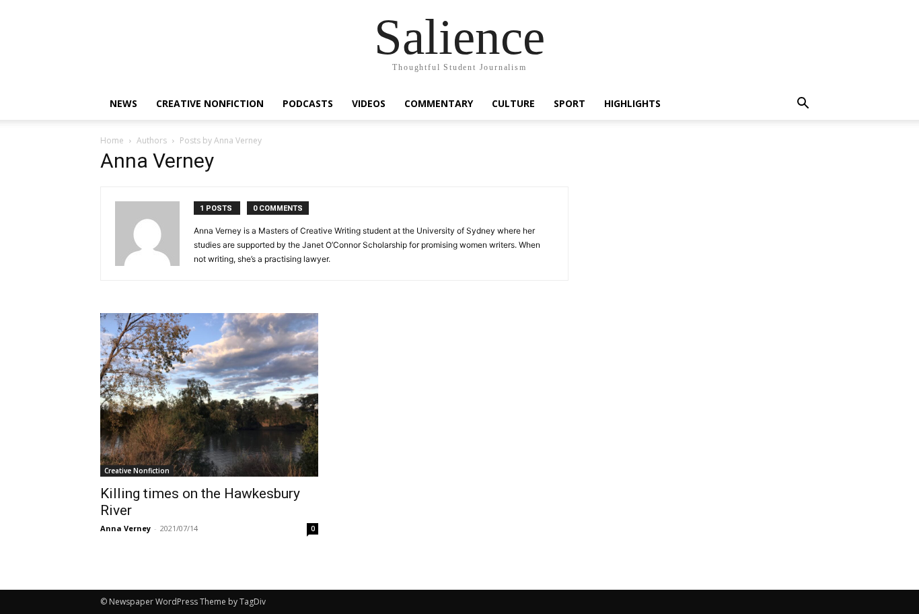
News (123, 103)
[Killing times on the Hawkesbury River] (209, 395)
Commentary (438, 103)
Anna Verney (125, 528)
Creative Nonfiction (210, 103)
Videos (368, 103)
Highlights (632, 103)
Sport (569, 103)
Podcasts (308, 103)
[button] (802, 104)
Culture (513, 103)
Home (112, 140)
